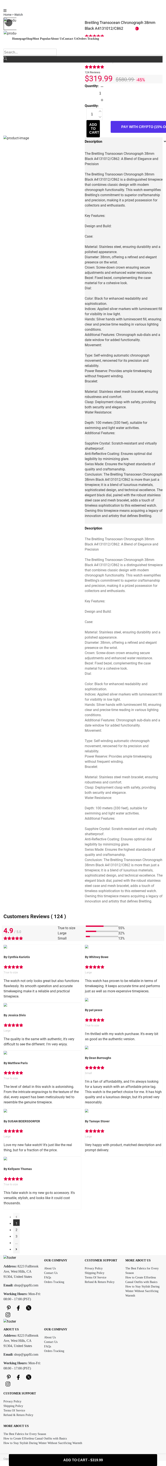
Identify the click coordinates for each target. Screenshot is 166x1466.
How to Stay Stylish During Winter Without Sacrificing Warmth (142, 1291)
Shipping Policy (94, 1273)
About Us (50, 1268)
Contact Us (50, 1273)
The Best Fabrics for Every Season (24, 1434)
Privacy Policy (94, 1268)
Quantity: (92, 86)
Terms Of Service (95, 1277)
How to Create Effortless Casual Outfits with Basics (35, 1438)
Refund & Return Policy (100, 1282)
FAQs (47, 1277)
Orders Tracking (54, 1282)
